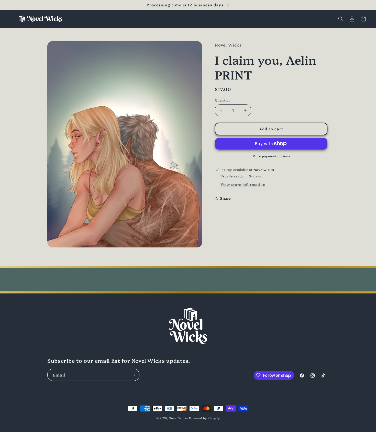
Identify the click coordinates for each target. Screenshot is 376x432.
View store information (242, 184)
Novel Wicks (178, 418)
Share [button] (225, 198)
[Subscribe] (133, 375)
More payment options (271, 156)
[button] (10, 19)
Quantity (222, 100)
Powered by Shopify (204, 418)
